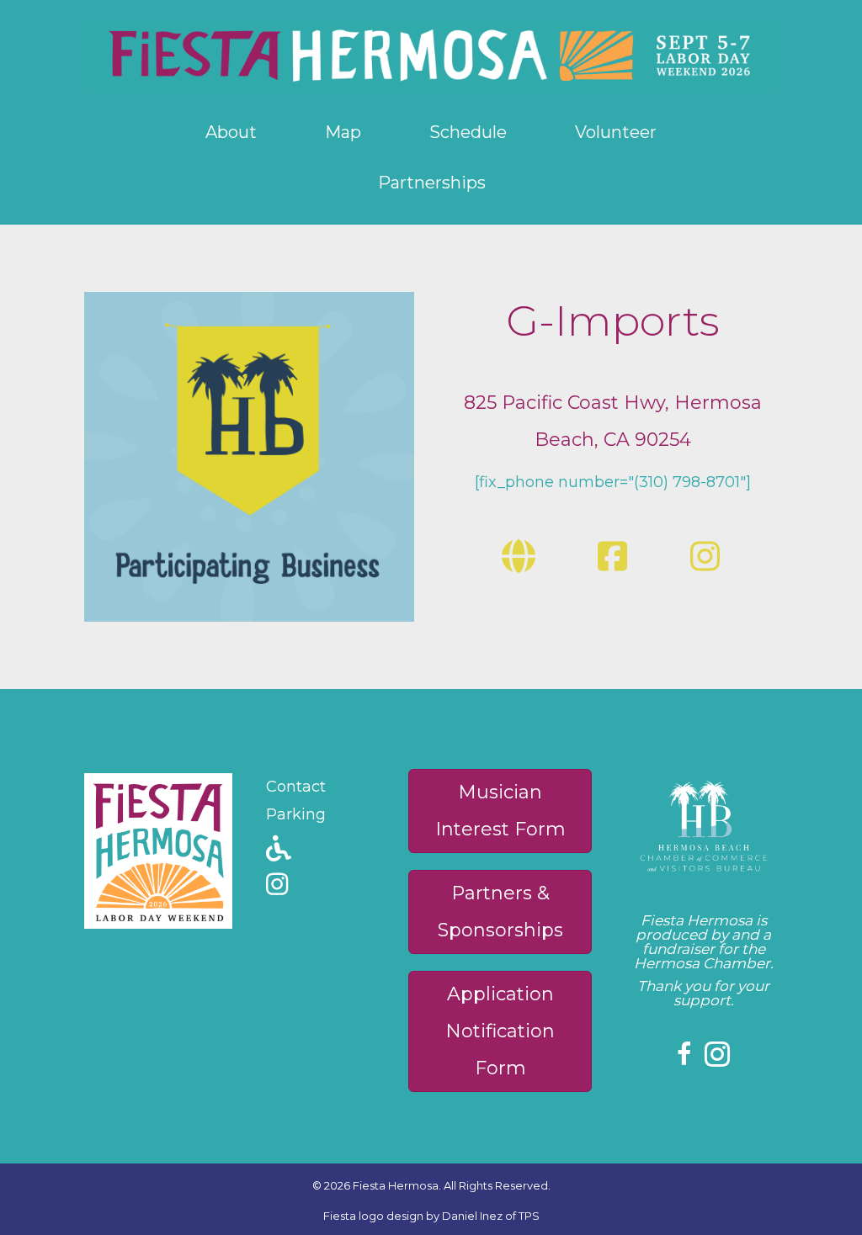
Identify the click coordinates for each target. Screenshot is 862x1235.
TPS (529, 1215)
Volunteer (616, 132)
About (231, 132)
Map (343, 132)
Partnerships (432, 182)
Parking (296, 814)
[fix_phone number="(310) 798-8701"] (613, 482)
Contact (296, 786)
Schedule (468, 132)
